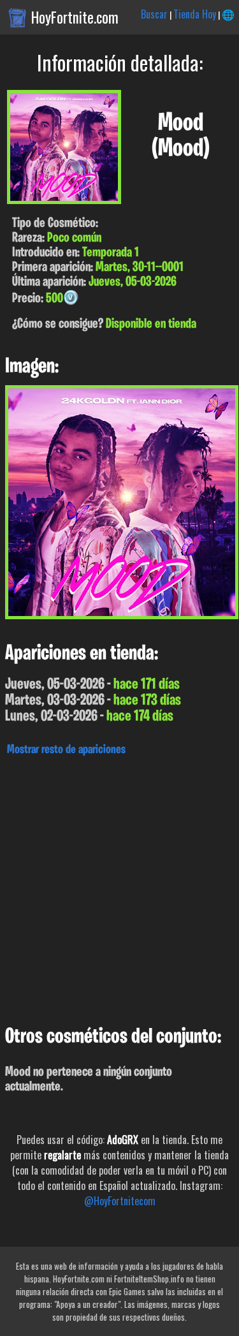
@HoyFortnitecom (120, 1200)
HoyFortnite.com (75, 17)
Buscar (154, 14)
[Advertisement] (119, 887)
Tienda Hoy (194, 14)
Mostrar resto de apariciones (66, 750)
